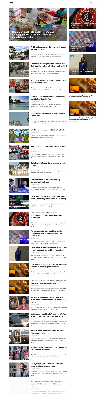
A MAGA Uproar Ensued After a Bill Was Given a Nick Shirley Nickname (48, 348)
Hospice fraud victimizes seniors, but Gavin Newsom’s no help (47, 331)
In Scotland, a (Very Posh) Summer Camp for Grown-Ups (48, 114)
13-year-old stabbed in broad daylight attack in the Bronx (48, 147)
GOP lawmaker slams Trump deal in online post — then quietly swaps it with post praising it (49, 248)
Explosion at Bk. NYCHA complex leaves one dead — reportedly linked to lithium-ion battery (48, 197)
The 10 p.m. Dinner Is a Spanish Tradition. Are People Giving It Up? (48, 81)
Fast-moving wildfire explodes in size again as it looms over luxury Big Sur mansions (49, 265)
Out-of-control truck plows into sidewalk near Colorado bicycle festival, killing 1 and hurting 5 (49, 64)
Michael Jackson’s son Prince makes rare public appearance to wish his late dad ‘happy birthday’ (48, 299)
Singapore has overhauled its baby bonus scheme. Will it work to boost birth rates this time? (47, 382)
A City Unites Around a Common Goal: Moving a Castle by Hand (48, 48)
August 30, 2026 (16, 40)
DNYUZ (12, 2)
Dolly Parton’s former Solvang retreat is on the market (48, 164)
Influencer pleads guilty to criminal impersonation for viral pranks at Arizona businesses (46, 215)
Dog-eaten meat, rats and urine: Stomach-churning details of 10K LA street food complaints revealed (34, 34)
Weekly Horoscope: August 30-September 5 (47, 130)
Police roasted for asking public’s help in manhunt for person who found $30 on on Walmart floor (46, 233)
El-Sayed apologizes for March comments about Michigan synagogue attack (47, 364)
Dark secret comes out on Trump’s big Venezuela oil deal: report (45, 180)
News (14, 28)
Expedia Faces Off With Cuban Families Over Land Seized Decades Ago (48, 97)
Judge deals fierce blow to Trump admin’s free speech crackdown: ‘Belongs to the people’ (48, 315)
